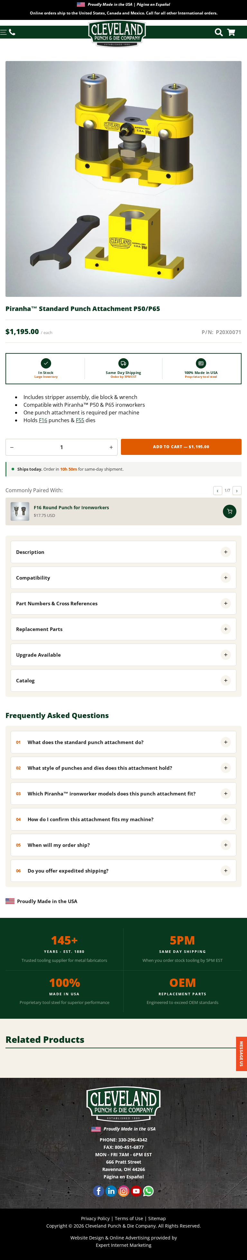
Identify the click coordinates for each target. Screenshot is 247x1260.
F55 (80, 420)
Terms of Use (129, 1218)
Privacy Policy (95, 1218)
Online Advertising (130, 1238)
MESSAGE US (241, 1054)
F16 (43, 420)
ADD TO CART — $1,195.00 (181, 446)
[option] (123, 10)
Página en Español (124, 1177)
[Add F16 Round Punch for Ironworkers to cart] (229, 511)
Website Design (87, 1238)
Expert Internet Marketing (123, 1245)
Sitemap (157, 1218)
